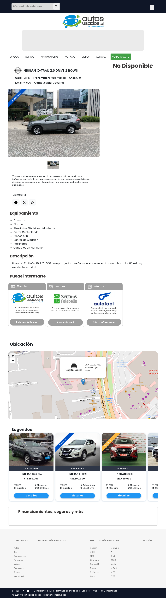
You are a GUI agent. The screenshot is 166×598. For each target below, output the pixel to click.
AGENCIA (101, 56)
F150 (92, 556)
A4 (112, 552)
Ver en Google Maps (91, 369)
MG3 (113, 572)
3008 (113, 560)
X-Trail (114, 568)
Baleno (93, 568)
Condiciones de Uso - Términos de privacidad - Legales (62, 590)
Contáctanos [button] (110, 590)
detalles (31, 495)
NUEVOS (29, 56)
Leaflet (153, 417)
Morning (115, 548)
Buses (17, 572)
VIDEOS (86, 56)
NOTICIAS (70, 56)
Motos (17, 564)
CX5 (113, 576)
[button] (83, 382)
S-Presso (94, 572)
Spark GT (94, 564)
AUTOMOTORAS (49, 56)
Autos (16, 548)
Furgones (18, 560)
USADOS (14, 56)
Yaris (113, 564)
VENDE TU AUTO (121, 56)
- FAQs (93, 590)
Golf (113, 556)
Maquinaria (19, 576)
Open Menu (152, 7)
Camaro (94, 560)
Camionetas (19, 556)
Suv (15, 552)
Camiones (19, 568)
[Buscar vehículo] (56, 6)
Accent (93, 548)
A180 (92, 552)
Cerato (93, 576)
